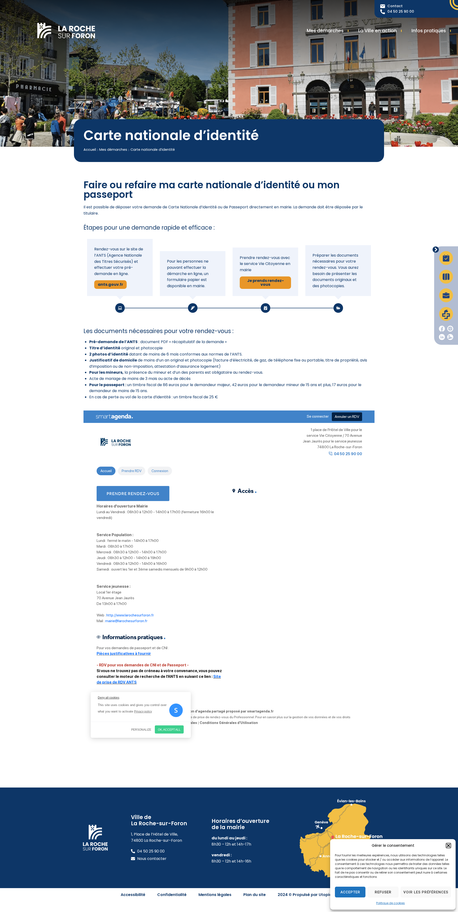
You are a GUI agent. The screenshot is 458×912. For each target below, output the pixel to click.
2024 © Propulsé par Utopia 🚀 (308, 894)
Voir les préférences (425, 892)
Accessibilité (133, 894)
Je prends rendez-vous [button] (265, 282)
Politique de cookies (390, 903)
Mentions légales (214, 894)
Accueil (89, 149)
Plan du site (254, 894)
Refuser (383, 892)
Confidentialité (172, 894)
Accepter (350, 892)
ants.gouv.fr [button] (110, 284)
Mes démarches (113, 149)
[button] (448, 845)
